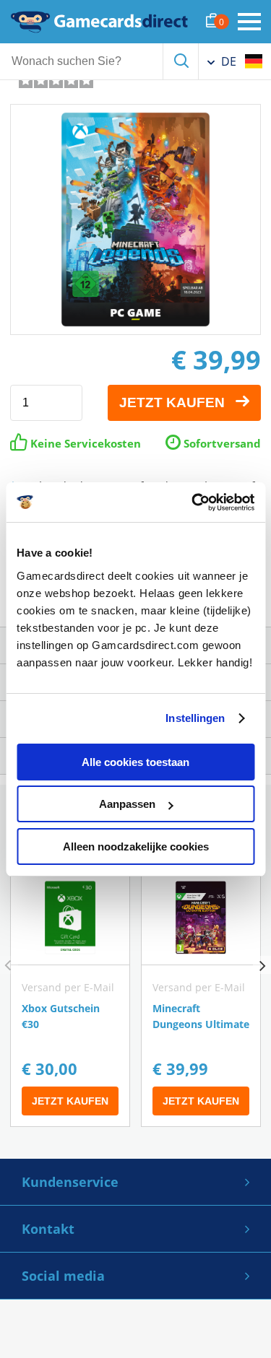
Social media (63, 1275)
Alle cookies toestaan (135, 762)
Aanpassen (127, 804)
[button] (262, 965)
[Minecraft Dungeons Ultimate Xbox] (201, 998)
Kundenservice (70, 1182)
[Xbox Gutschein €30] (70, 998)
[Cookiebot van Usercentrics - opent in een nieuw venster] (193, 502)
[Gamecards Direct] (99, 21)
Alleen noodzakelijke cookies (136, 846)
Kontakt (48, 1228)
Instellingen (195, 718)
